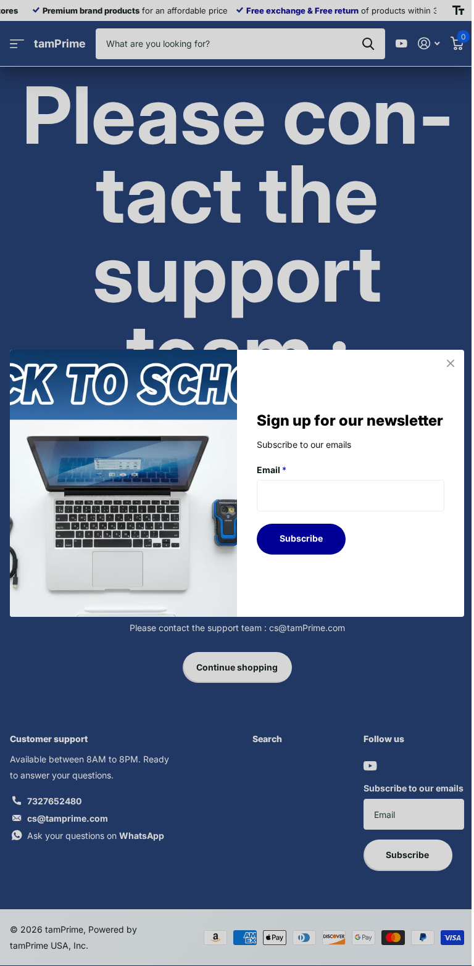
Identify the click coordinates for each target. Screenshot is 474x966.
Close (450, 363)
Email (271, 469)
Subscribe (301, 538)
